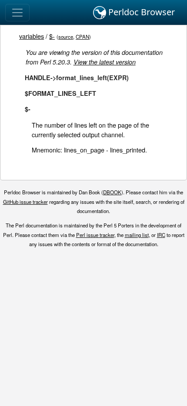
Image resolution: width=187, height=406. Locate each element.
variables (31, 36)
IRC (161, 234)
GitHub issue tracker (25, 201)
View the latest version (104, 62)
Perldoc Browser (140, 12)
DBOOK (112, 192)
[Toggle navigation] (17, 12)
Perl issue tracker (95, 234)
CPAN (82, 36)
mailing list (137, 234)
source (65, 36)
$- (52, 36)
